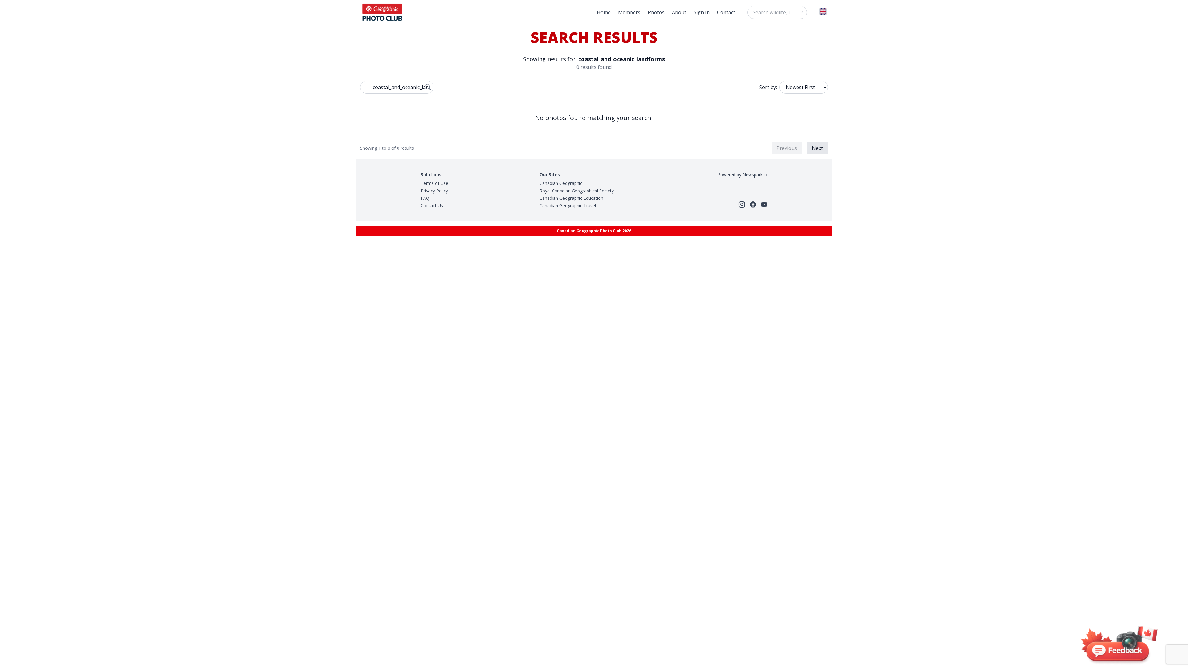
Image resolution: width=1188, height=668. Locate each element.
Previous (787, 148)
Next (817, 148)
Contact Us (432, 205)
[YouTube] (764, 204)
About (679, 12)
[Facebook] (753, 204)
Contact (726, 12)
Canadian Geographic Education (571, 198)
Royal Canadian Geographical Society (577, 191)
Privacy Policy (434, 191)
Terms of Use (434, 183)
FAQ (425, 198)
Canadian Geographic (561, 183)
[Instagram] (742, 204)
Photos (656, 12)
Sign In (702, 12)
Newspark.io (754, 175)
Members (629, 12)
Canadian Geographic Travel (568, 205)
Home (604, 12)
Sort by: (768, 87)
